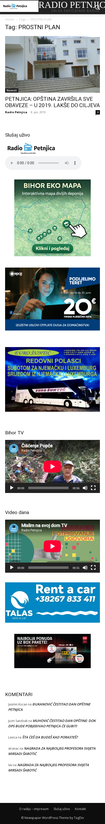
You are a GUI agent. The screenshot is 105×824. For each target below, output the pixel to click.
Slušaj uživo (62, 809)
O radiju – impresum (34, 809)
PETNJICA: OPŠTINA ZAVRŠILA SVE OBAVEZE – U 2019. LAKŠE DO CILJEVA (52, 102)
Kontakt (80, 809)
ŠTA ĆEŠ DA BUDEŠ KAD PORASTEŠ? (50, 737)
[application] (52, 466)
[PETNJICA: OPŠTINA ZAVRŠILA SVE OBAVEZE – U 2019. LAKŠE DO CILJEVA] (52, 64)
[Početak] (11, 487)
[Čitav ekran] (93, 487)
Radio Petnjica (16, 112)
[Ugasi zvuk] (85, 487)
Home (9, 19)
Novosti (12, 90)
